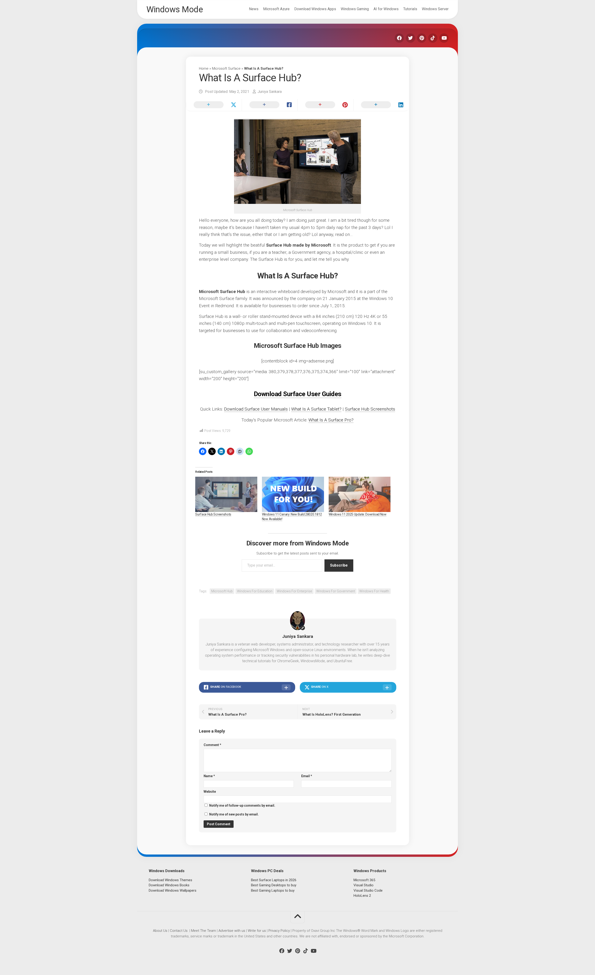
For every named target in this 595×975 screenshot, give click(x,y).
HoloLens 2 (362, 895)
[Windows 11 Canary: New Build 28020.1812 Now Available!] (293, 494)
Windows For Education (254, 591)
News (253, 9)
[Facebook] (399, 38)
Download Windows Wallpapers (172, 890)
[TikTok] (432, 38)
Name (209, 776)
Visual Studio (364, 885)
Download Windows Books (169, 885)
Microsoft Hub (222, 591)
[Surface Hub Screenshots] (226, 494)
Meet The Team (203, 931)
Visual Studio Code (368, 890)
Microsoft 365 (364, 880)
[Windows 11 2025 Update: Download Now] (360, 494)
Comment (212, 745)
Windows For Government (335, 591)
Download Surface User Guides (297, 394)
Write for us (257, 931)
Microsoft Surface (226, 68)
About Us (160, 931)
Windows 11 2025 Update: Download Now (358, 514)
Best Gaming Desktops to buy (273, 885)
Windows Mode (174, 9)
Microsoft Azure (276, 9)
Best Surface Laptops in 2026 (273, 880)
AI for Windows (386, 9)
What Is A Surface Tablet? (316, 409)
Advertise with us (231, 931)
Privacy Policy (279, 931)
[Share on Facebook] (270, 105)
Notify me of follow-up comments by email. (242, 805)
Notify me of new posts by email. (234, 814)
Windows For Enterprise (294, 591)
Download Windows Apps (315, 9)
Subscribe (339, 565)
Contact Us (179, 931)
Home (203, 68)
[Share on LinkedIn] (381, 105)
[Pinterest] (421, 38)
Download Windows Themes (170, 880)
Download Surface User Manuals (256, 409)
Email (306, 776)
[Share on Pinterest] (325, 105)
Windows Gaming (355, 9)
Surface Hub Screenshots (370, 409)
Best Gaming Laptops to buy (272, 890)
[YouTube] (444, 38)
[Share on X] (214, 105)
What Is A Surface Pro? (331, 420)
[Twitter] (410, 38)
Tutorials (410, 9)
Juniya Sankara (270, 91)
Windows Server (435, 9)
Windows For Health (374, 591)
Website (210, 791)
